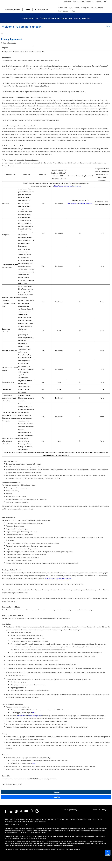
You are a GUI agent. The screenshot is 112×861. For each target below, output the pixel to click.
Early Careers (63, 10)
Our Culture (74, 7)
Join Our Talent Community (83, 1)
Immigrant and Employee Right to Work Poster (32, 821)
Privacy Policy (9, 819)
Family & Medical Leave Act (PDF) (24, 819)
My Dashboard (101, 1)
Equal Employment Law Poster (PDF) (47, 819)
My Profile (67, 1)
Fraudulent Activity (99, 809)
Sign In (108, 26)
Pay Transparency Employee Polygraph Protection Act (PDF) (77, 819)
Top (107, 854)
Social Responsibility (69, 809)
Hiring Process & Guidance (92, 7)
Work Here (62, 7)
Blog (73, 10)
